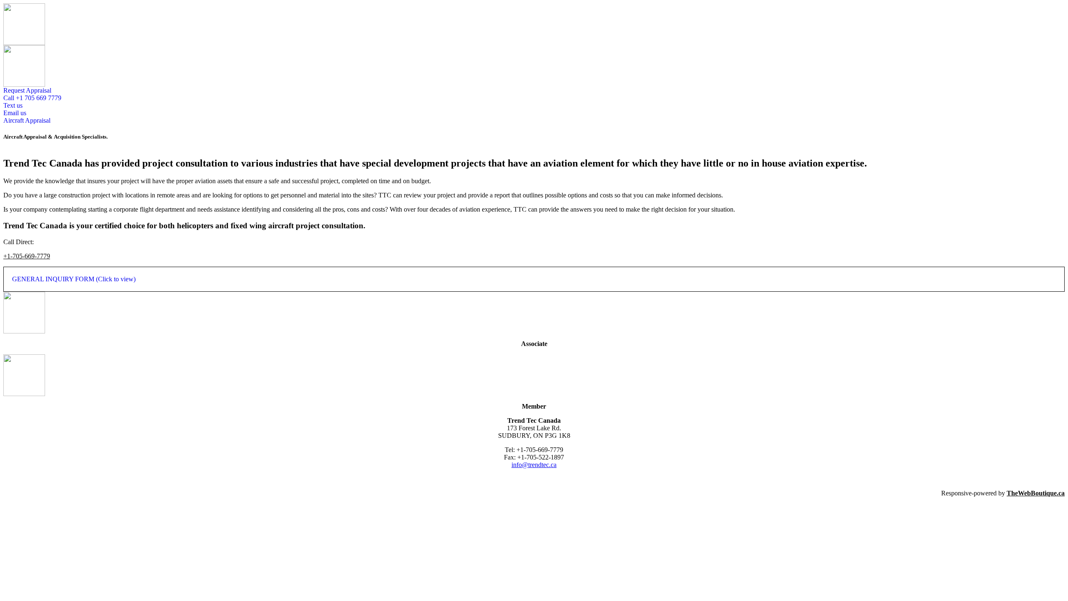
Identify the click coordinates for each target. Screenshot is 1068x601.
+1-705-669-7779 (26, 256)
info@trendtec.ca (534, 464)
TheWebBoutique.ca (1036, 493)
